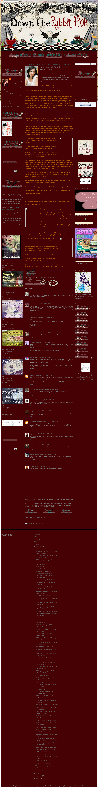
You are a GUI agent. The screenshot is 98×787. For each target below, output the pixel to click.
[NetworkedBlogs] (85, 102)
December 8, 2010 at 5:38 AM (45, 317)
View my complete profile (10, 106)
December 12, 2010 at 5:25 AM (44, 375)
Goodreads (5, 103)
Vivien (31, 333)
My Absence (38, 548)
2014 (35, 534)
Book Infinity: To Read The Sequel (44, 646)
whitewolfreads (34, 454)
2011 (35, 542)
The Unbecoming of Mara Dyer (12, 224)
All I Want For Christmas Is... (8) (44, 761)
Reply (31, 299)
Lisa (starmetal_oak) (36, 389)
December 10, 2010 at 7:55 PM (42, 333)
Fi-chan (32, 466)
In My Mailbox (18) (40, 564)
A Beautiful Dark (8, 218)
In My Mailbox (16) (40, 689)
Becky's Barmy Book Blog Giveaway (45, 720)
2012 (35, 539)
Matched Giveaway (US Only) (43, 580)
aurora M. (32, 400)
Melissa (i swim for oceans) (38, 293)
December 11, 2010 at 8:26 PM (42, 357)
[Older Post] (31, 514)
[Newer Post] (66, 514)
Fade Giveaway (39, 682)
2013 (35, 537)
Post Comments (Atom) (39, 517)
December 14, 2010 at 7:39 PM (47, 454)
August (38, 778)
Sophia (32, 434)
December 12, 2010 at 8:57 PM (43, 434)
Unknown (32, 375)
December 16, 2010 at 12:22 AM (44, 466)
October (38, 773)
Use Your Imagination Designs (30, 786)
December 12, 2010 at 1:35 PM (42, 411)
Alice (31, 445)
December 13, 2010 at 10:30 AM (42, 445)
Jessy (31, 411)
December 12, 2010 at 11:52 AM (45, 400)
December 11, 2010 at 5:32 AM (44, 342)
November (39, 771)
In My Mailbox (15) (40, 754)
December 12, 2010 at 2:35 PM (49, 421)
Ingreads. (32, 342)
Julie (31, 304)
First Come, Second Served (43, 763)
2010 (35, 544)
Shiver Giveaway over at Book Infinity (45, 727)
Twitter (12, 103)
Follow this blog (85, 105)
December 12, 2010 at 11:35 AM (51, 389)
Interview (51, 277)
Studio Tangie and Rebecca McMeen (74, 786)
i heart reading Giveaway (42, 675)
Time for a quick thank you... (43, 595)
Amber (13, 79)
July (37, 781)
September (39, 776)
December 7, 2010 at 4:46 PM (41, 304)
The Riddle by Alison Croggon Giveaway (46, 611)
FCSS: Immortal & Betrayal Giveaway (45, 747)
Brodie (32, 357)
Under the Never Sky (9, 220)
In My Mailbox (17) (40, 622)
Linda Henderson (35, 421)
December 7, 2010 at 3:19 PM (54, 293)
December (39, 546)
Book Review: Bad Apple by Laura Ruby (46, 704)
